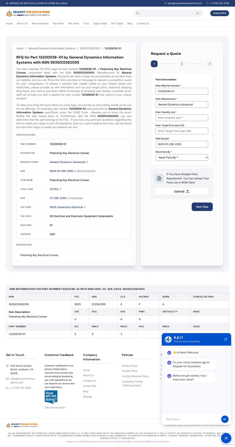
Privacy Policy (129, 365)
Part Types (117, 23)
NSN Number (162, 138)
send (225, 419)
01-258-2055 (58, 198)
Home (9, 23)
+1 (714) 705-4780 (219, 3)
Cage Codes (100, 23)
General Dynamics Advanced (67, 162)
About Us (22, 23)
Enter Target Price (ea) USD (170, 125)
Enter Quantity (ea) (166, 112)
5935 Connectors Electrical (66, 207)
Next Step (202, 206)
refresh (225, 339)
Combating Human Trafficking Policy (132, 383)
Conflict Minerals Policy (135, 376)
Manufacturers (40, 23)
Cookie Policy (129, 370)
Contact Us (143, 23)
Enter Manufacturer (167, 98)
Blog (129, 23)
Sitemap (87, 396)
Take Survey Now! (55, 407)
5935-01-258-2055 (61, 171)
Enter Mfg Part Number (168, 85)
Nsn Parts (58, 23)
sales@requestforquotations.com (185, 3)
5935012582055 (90, 48)
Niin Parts (73, 23)
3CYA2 (54, 189)
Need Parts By (164, 151)
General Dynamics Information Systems (51, 48)
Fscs (86, 23)
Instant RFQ (219, 13)
